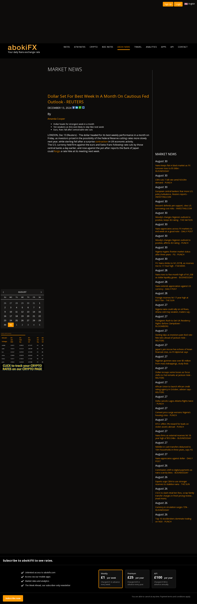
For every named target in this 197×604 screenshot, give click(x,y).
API (172, 46)
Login (178, 4)
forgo (57, 151)
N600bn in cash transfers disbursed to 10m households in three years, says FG (174, 448)
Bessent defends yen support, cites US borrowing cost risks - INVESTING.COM (173, 207)
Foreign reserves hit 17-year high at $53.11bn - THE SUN (171, 299)
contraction (101, 141)
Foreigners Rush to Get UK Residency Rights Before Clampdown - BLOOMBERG (172, 323)
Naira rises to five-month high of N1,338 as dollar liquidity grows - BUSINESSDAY (174, 276)
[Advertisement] (98, 21)
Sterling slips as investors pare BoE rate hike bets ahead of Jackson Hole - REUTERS (173, 337)
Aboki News (123, 46)
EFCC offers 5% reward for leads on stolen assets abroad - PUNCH (172, 425)
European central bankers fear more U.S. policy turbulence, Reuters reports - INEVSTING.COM (174, 194)
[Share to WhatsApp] (80, 107)
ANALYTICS (151, 46)
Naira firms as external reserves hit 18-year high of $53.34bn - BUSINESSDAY (173, 437)
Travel (138, 46)
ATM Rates (79, 46)
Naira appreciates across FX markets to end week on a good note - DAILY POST (174, 230)
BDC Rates (107, 46)
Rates (67, 46)
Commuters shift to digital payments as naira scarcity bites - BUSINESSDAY (173, 471)
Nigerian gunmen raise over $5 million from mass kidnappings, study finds (173, 362)
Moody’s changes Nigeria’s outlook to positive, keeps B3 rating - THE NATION (174, 218)
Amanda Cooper (56, 118)
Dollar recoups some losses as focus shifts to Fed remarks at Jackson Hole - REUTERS (173, 375)
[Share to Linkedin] (76, 107)
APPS (163, 46)
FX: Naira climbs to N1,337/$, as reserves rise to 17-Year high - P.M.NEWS (174, 264)
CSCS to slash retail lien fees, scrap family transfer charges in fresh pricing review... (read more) (174, 495)
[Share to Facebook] (73, 107)
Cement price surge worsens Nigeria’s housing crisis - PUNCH (173, 414)
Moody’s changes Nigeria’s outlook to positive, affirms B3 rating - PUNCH (173, 241)
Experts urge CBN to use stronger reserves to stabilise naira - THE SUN (172, 483)
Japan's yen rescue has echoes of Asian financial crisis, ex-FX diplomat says (173, 351)
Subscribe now (12, 598)
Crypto (94, 46)
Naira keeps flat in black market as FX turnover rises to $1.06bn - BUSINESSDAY (172, 168)
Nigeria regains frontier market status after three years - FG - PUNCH (172, 253)
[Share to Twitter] (83, 107)
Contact (183, 46)
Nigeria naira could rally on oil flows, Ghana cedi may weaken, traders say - (173, 310)
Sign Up (168, 4)
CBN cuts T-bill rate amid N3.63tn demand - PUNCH (171, 181)
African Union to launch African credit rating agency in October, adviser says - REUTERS (173, 389)
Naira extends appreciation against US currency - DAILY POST (173, 287)
